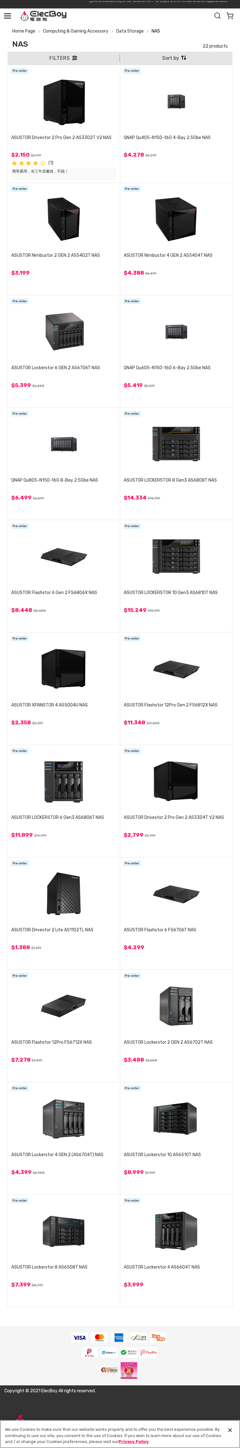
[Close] (230, 1430)
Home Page (23, 31)
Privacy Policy (133, 1441)
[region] (120, 1434)
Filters (60, 58)
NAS (156, 31)
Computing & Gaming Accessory (75, 31)
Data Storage (130, 31)
